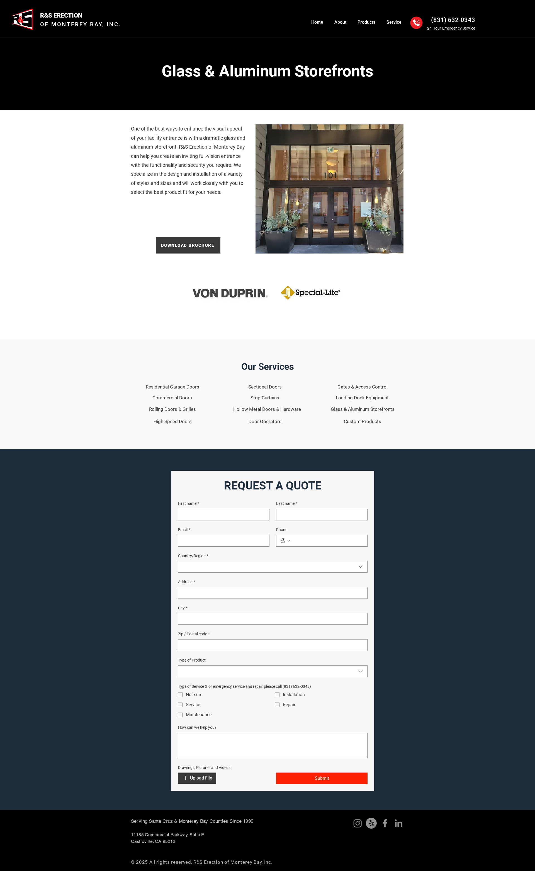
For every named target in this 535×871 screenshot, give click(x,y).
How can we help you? (197, 727)
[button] (340, 22)
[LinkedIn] (398, 823)
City (183, 608)
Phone (281, 529)
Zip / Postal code (194, 634)
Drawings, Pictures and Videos (204, 767)
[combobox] (272, 566)
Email (184, 529)
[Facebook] (385, 823)
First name (188, 503)
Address (186, 582)
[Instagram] (357, 823)
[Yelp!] (371, 823)
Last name (286, 503)
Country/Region (193, 556)
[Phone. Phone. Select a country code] (285, 540)
